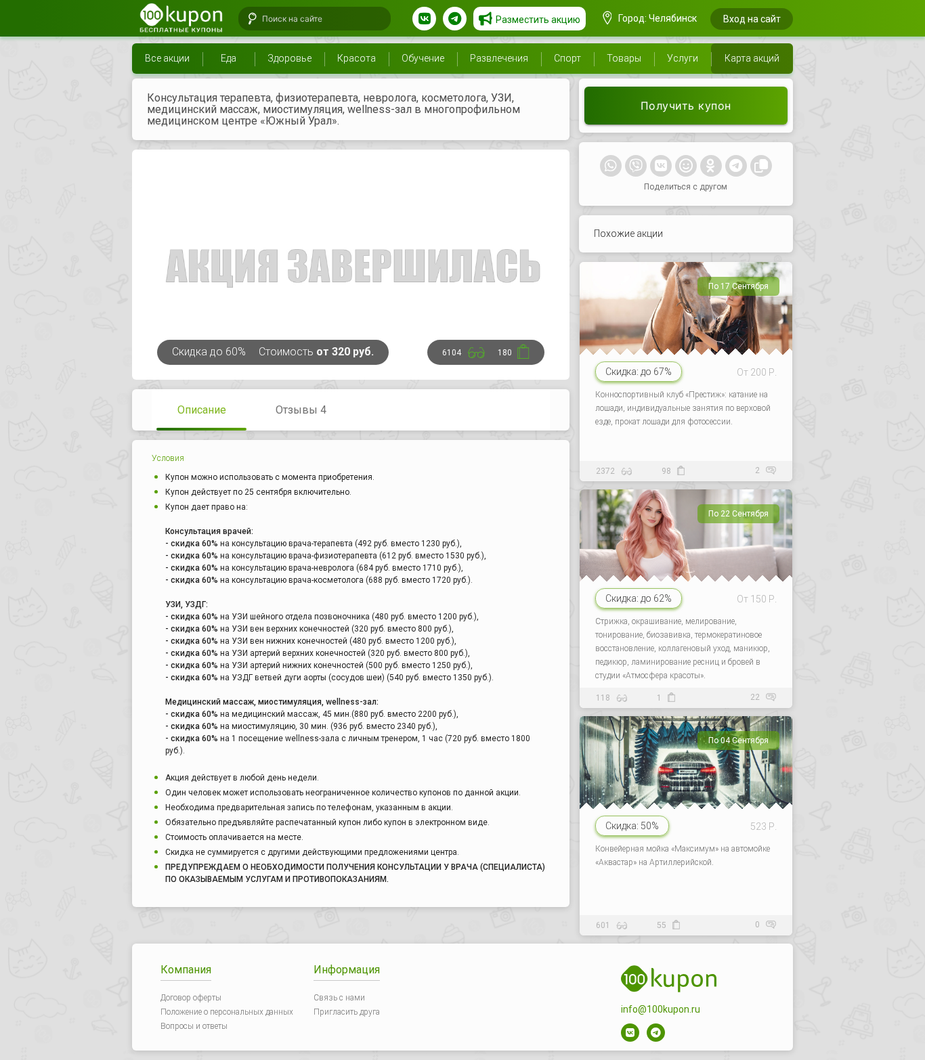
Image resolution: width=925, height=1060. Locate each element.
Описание (201, 409)
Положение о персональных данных (226, 1012)
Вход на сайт (752, 19)
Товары (624, 58)
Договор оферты (190, 997)
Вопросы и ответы (194, 1026)
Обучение (423, 58)
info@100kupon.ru (660, 1009)
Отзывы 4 (301, 409)
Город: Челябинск (656, 18)
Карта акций (752, 58)
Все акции (167, 58)
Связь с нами (339, 997)
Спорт (567, 58)
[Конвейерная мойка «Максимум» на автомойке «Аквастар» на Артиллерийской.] (688, 822)
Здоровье (289, 58)
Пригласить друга (347, 1012)
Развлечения (499, 58)
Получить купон (686, 105)
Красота (356, 58)
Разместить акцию (538, 19)
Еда (228, 58)
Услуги (682, 58)
